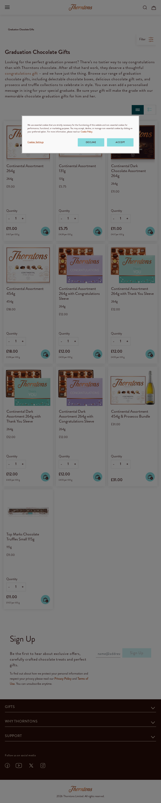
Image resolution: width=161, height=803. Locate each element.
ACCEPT (120, 142)
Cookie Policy (86, 131)
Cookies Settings (35, 142)
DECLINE (91, 142)
